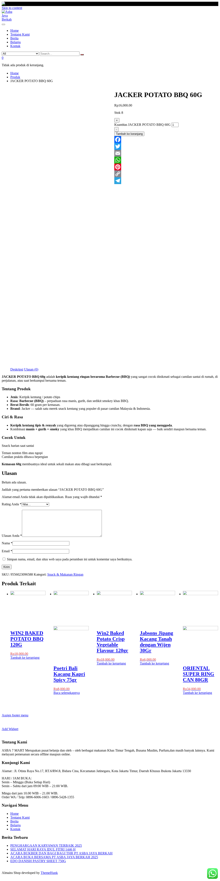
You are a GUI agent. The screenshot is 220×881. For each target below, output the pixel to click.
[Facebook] (166, 139)
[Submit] (82, 54)
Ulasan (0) (31, 369)
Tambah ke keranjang (129, 133)
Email (7, 551)
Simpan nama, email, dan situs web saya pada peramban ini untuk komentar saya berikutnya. (69, 559)
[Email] (166, 153)
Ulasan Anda (12, 535)
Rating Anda (11, 504)
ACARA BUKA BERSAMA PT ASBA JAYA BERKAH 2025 (54, 857)
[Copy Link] (166, 173)
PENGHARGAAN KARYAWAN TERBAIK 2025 (46, 845)
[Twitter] (166, 146)
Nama (7, 543)
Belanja (15, 825)
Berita (14, 821)
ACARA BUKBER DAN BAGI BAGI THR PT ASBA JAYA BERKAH (61, 853)
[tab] (16, 369)
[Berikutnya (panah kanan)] (212, 440)
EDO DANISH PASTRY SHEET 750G (38, 861)
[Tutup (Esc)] (215, 4)
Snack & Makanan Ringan (65, 574)
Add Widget (10, 729)
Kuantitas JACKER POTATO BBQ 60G (142, 124)
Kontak (15, 829)
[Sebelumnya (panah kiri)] (7, 440)
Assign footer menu (15, 715)
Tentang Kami (20, 817)
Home (14, 813)
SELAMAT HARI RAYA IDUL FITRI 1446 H (43, 849)
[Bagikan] (206, 4)
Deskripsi (16, 369)
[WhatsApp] (166, 160)
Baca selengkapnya (66, 693)
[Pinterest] (166, 167)
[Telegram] (166, 180)
